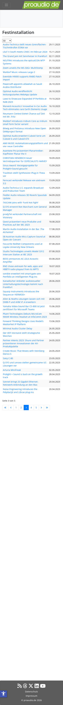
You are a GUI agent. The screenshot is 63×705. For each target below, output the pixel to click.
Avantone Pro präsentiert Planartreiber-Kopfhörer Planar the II (23, 152)
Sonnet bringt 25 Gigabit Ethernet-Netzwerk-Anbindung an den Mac (20, 383)
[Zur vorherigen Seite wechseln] (11, 407)
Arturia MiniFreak (12, 370)
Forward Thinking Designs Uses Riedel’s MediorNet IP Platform (23, 323)
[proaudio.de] (41, 5)
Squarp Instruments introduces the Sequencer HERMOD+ (21, 293)
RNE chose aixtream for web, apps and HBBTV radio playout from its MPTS (23, 268)
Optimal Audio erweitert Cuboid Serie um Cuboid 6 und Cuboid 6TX (24, 137)
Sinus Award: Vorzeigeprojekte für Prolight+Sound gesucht (20, 167)
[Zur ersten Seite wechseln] (5, 407)
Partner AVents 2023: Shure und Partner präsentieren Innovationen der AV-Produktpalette (23, 343)
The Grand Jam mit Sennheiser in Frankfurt (25, 56)
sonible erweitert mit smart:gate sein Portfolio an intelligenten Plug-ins (22, 275)
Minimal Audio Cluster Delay (17, 328)
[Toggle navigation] (6, 5)
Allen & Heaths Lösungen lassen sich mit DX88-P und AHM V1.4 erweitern (23, 300)
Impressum (31, 695)
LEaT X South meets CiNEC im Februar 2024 (25, 51)
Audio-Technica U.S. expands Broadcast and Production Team (23, 189)
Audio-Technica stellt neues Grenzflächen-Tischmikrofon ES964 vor (24, 46)
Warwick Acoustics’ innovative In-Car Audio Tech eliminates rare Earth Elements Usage (25, 108)
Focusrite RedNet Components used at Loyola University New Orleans (22, 245)
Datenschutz (31, 691)
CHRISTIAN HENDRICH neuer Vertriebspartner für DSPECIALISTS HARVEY (25, 159)
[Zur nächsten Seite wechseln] (41, 407)
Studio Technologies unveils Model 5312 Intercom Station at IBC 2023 (23, 253)
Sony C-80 (8, 358)
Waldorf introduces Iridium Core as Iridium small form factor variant (25, 123)
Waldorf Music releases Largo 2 (19, 72)
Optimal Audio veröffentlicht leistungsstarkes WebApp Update (20, 93)
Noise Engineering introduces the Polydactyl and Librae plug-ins (20, 391)
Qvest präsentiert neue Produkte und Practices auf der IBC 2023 (22, 223)
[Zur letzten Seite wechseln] (47, 407)
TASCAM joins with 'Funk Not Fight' (20, 202)
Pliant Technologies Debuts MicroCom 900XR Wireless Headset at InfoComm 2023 (25, 315)
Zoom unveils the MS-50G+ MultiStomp (23, 67)
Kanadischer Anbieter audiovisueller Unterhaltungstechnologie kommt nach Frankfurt (23, 284)
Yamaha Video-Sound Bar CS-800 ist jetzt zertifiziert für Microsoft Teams (24, 308)
